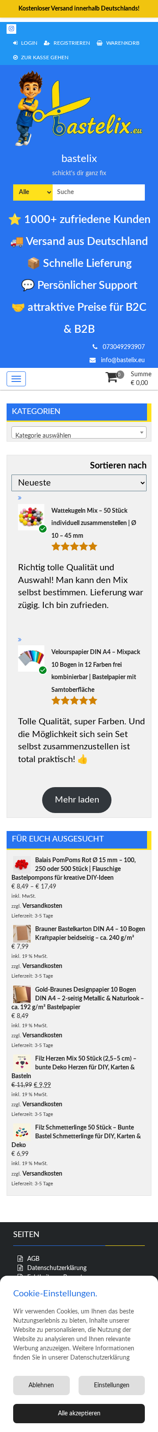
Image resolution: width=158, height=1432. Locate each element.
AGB (33, 1259)
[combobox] (79, 432)
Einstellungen (111, 1385)
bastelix (79, 159)
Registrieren (71, 43)
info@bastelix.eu (122, 360)
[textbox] (79, 436)
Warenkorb (122, 43)
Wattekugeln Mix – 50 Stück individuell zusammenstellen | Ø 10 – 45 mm (93, 523)
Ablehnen (41, 1385)
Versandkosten (42, 906)
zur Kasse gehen (44, 57)
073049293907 (123, 347)
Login (28, 43)
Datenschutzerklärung (56, 1268)
